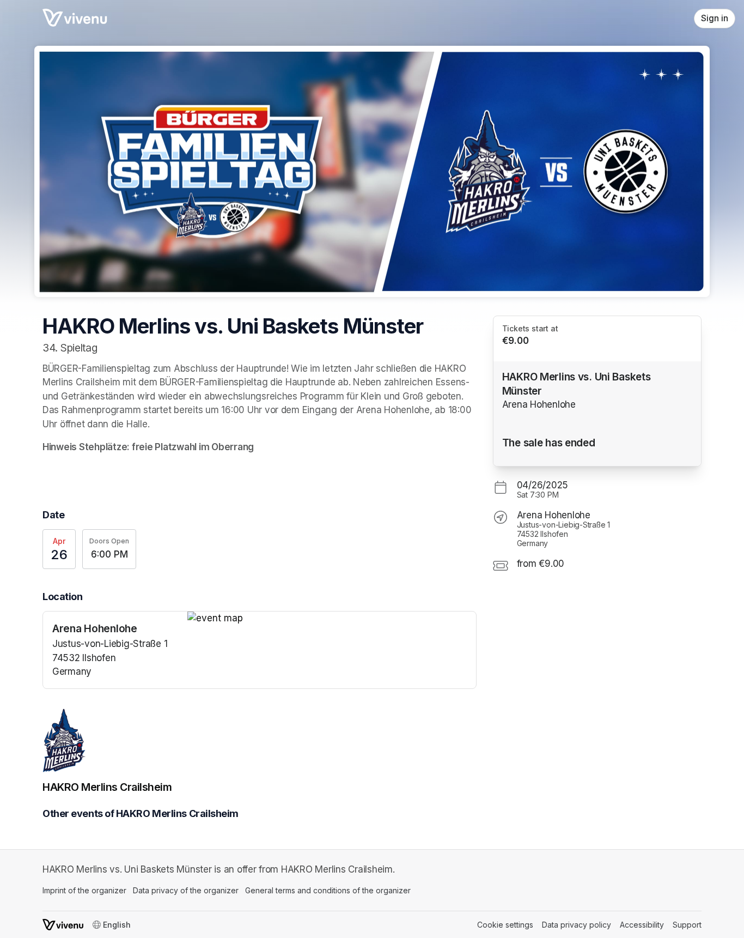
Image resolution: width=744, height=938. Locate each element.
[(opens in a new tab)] (331, 619)
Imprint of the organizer (84, 890)
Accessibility (642, 924)
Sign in (714, 18)
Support (687, 924)
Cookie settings (505, 924)
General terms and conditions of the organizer (328, 890)
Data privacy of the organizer (186, 890)
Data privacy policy (576, 924)
